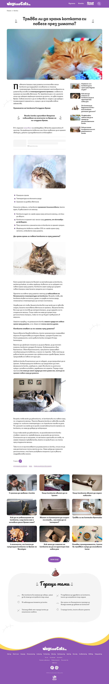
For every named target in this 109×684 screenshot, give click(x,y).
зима (30, 466)
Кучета (72, 3)
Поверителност (55, 660)
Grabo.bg (39, 654)
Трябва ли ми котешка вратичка (87, 517)
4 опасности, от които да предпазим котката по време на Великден (22, 546)
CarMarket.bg (83, 654)
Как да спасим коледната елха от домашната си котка (88, 130)
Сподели (15, 461)
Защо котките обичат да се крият (54, 493)
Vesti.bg (69, 654)
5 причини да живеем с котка (22, 492)
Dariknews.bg (61, 654)
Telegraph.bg (98, 654)
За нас (46, 657)
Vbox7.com (16, 654)
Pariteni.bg (46, 654)
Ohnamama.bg (31, 654)
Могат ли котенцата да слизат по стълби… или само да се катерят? (54, 519)
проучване (28, 127)
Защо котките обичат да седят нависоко (87, 493)
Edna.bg (53, 654)
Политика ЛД (64, 660)
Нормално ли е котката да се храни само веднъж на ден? (88, 86)
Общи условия (60, 672)
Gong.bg (23, 654)
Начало (9, 10)
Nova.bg (75, 654)
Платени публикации (44, 660)
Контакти (59, 657)
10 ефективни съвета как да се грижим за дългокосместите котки (87, 119)
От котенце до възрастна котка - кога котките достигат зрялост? (88, 108)
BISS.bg (91, 654)
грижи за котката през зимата (43, 466)
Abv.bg (9, 654)
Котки (81, 3)
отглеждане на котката (20, 466)
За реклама (52, 657)
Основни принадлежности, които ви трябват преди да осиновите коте (87, 546)
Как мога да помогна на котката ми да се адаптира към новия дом (87, 97)
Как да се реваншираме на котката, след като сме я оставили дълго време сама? (22, 519)
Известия (54, 662)
